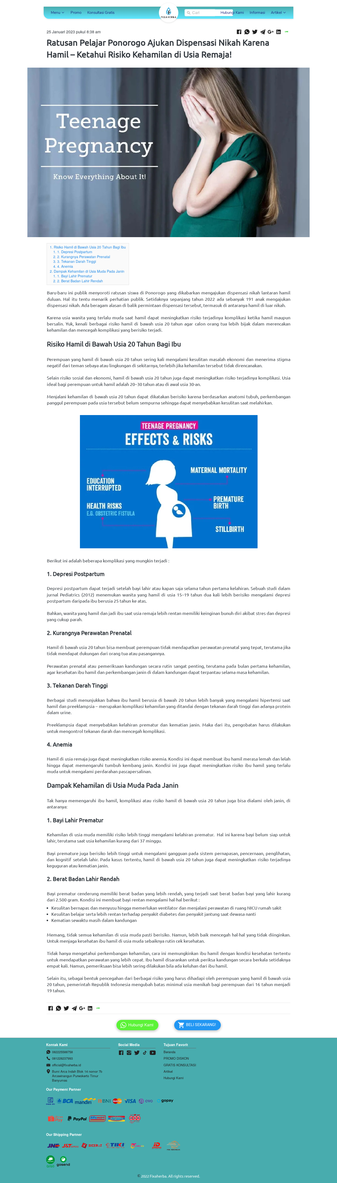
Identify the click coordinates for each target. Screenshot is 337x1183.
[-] (121, 1053)
